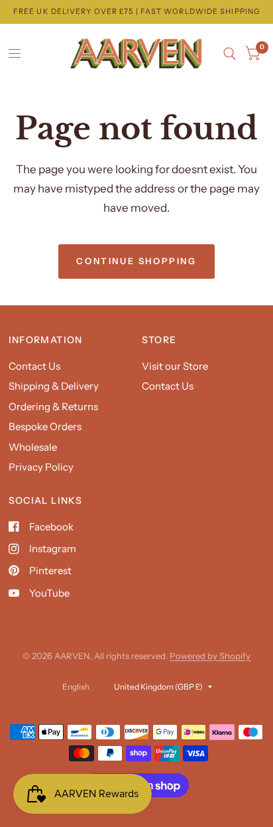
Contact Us (34, 366)
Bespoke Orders (45, 426)
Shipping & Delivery (54, 386)
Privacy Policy (41, 467)
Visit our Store (175, 366)
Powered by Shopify (210, 655)
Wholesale (33, 447)
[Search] (230, 54)
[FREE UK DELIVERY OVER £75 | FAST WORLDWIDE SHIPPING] (136, 11)
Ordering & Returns (53, 406)
